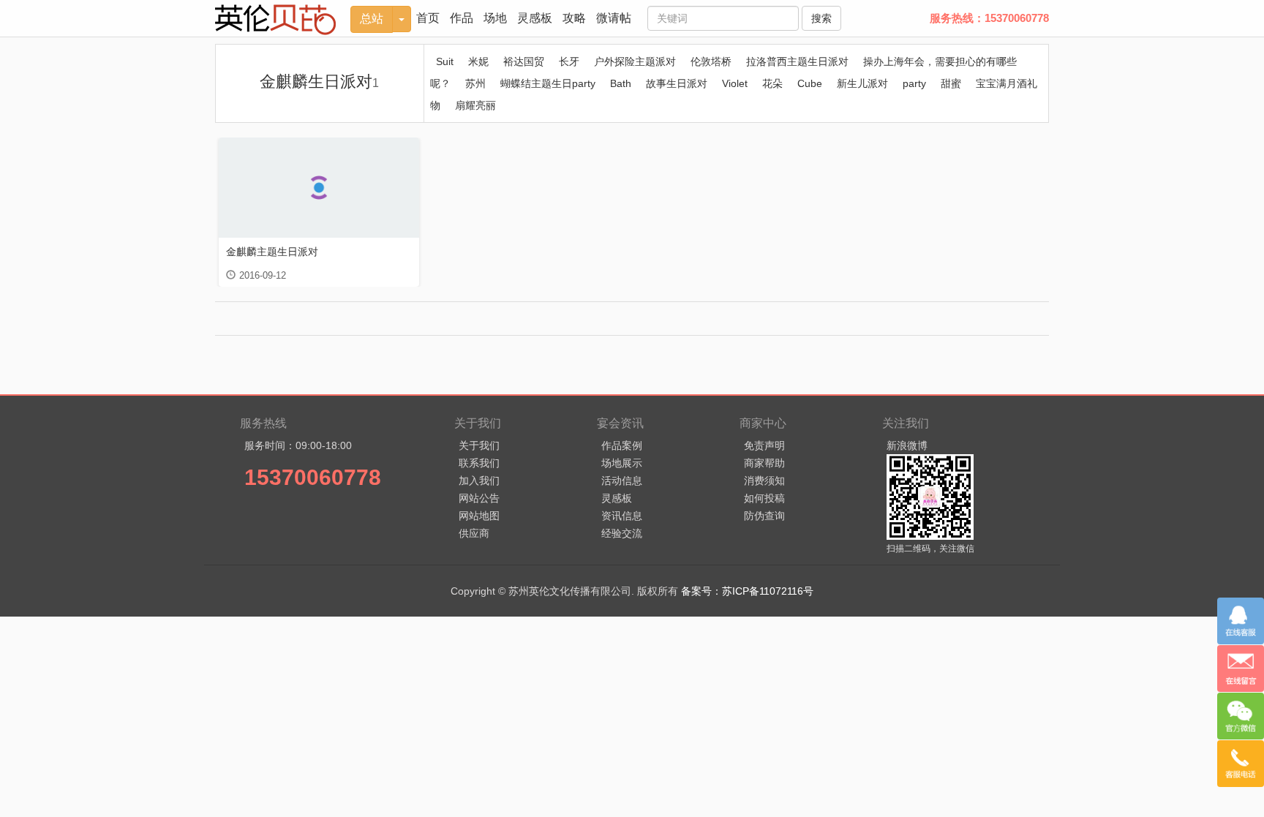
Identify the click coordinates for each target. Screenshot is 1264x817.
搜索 (821, 18)
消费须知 (764, 480)
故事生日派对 (676, 83)
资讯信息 (621, 516)
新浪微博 (907, 445)
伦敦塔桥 (711, 61)
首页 (428, 18)
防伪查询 (764, 516)
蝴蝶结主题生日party (547, 83)
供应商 (474, 533)
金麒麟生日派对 (319, 81)
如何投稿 (764, 498)
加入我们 (479, 480)
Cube (809, 83)
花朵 (772, 83)
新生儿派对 (862, 83)
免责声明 (764, 445)
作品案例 (621, 445)
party (914, 83)
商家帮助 (764, 463)
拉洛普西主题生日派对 (797, 61)
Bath (620, 83)
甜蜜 (951, 83)
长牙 (569, 61)
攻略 (574, 18)
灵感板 (534, 18)
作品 (461, 18)
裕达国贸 (523, 61)
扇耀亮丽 (475, 105)
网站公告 (479, 498)
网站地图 (479, 516)
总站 (371, 18)
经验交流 (621, 533)
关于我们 (479, 445)
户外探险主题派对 (635, 61)
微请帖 (613, 18)
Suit (445, 61)
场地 (495, 18)
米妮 (478, 61)
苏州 (475, 83)
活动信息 (621, 480)
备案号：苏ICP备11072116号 (747, 591)
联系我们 (479, 463)
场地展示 (621, 463)
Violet (735, 83)
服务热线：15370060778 (989, 18)
